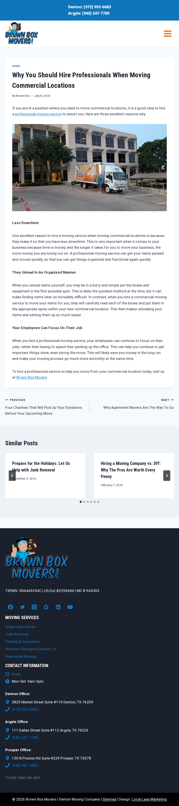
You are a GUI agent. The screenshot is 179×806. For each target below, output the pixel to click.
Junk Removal (16, 634)
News (16, 66)
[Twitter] (22, 607)
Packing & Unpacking (22, 641)
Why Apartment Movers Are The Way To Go (138, 404)
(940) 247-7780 (95, 13)
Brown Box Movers (31, 377)
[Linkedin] (58, 607)
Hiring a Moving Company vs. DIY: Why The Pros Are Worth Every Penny (131, 470)
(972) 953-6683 (97, 7)
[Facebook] (10, 607)
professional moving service (38, 114)
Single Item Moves (20, 627)
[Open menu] (167, 33)
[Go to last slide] (12, 475)
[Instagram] (34, 607)
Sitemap (109, 799)
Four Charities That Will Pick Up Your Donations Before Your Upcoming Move (43, 407)
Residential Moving (20, 656)
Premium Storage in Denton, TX (31, 649)
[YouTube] (70, 607)
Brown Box (23, 95)
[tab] (81, 502)
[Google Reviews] (46, 607)
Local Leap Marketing (149, 799)
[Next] (166, 475)
